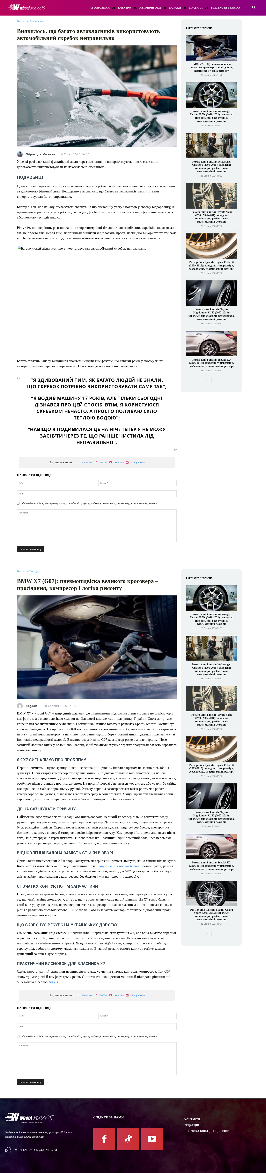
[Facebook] (78, 462)
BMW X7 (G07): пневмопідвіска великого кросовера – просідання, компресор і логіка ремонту (211, 67)
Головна (21, 21)
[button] (254, 7)
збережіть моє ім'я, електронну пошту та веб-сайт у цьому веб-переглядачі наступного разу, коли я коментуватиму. (90, 503)
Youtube (119, 462)
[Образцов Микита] (21, 154)
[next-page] (213, 380)
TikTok (103, 462)
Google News (138, 462)
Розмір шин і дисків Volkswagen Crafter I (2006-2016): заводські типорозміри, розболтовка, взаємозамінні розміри (211, 166)
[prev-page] (207, 380)
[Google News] (127, 462)
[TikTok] (95, 462)
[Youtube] (111, 462)
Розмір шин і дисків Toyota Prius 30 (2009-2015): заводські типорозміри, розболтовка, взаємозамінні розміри (211, 265)
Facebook (87, 462)
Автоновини (36, 21)
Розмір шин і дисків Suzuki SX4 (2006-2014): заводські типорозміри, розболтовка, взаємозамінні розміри (211, 363)
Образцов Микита (40, 154)
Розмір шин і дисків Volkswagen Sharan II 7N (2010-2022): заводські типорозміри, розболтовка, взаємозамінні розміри (211, 116)
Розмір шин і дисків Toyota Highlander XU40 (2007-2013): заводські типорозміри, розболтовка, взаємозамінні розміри (211, 314)
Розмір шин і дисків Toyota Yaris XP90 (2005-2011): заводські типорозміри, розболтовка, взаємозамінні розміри (211, 217)
